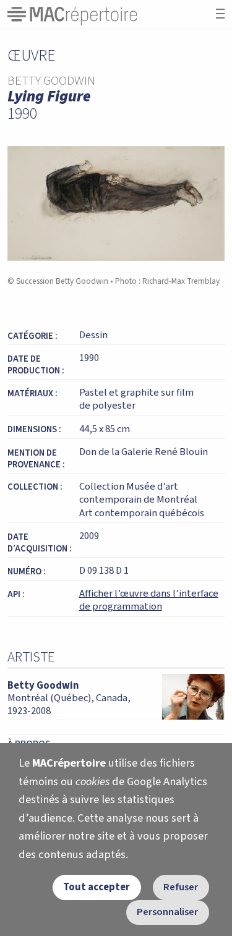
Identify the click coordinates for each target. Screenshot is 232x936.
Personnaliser (167, 911)
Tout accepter (96, 887)
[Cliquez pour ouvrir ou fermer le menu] (220, 14)
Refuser (180, 887)
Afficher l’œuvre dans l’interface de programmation (148, 600)
